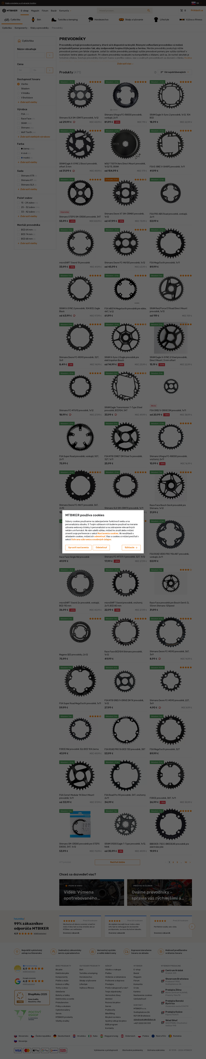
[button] (99, 536)
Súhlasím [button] (131, 547)
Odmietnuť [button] (101, 547)
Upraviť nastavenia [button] (78, 547)
